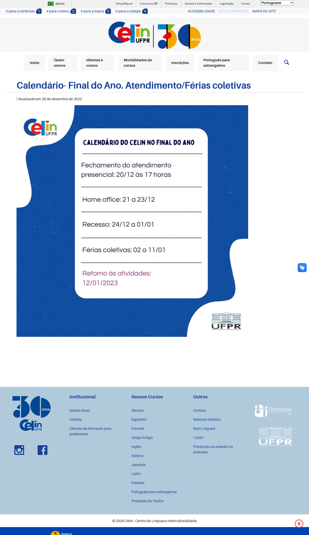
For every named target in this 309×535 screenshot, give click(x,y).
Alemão (137, 410)
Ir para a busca (95, 11)
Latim (136, 473)
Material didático (207, 419)
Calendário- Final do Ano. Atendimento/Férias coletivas (134, 85)
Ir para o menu (60, 11)
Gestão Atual (79, 410)
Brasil (55, 4)
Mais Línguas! (204, 428)
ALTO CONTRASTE (234, 11)
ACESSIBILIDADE (201, 11)
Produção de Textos (147, 501)
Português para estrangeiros (154, 492)
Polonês (137, 482)
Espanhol (138, 419)
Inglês (136, 446)
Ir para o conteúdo (23, 11)
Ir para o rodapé (131, 11)
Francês (137, 428)
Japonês (138, 464)
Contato (199, 410)
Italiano (137, 455)
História (75, 419)
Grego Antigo (142, 437)
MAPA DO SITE (264, 11)
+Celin (198, 437)
